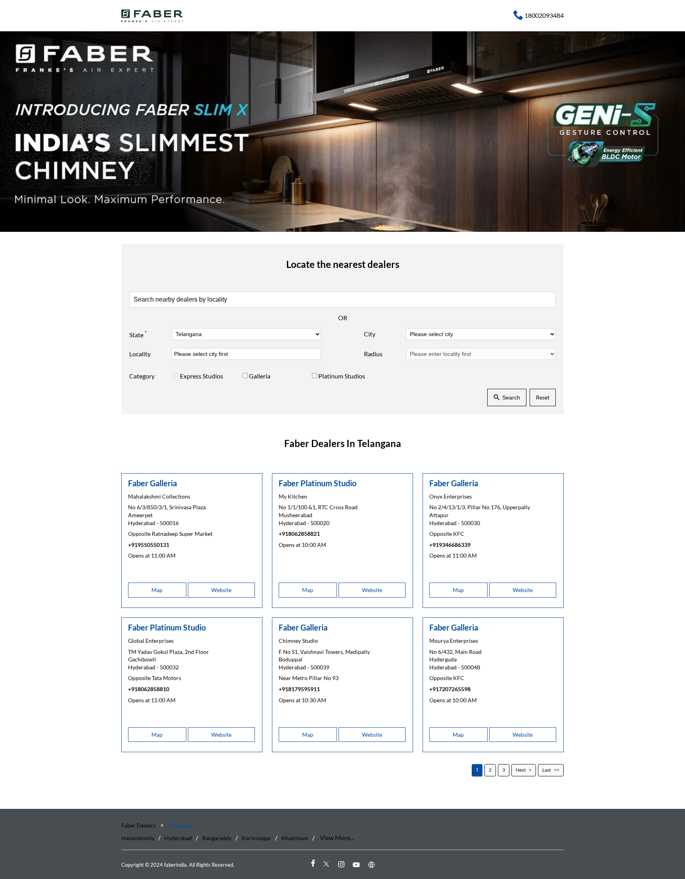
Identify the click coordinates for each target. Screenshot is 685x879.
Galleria (259, 376)
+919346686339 (450, 544)
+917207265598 (450, 689)
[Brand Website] (372, 864)
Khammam (294, 838)
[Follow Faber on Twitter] (327, 864)
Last (546, 770)
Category (142, 376)
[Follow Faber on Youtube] (357, 864)
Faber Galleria (152, 483)
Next (521, 770)
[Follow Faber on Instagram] (342, 864)
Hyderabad (178, 838)
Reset (542, 397)
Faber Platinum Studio (317, 483)
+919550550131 (148, 544)
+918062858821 (299, 533)
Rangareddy (217, 838)
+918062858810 (148, 689)
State (138, 334)
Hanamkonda (137, 838)
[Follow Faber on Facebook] (312, 864)
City (369, 334)
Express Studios (201, 376)
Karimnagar (256, 838)
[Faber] (152, 16)
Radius (373, 353)
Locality (140, 353)
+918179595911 (299, 689)
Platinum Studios (341, 376)
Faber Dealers (139, 825)
